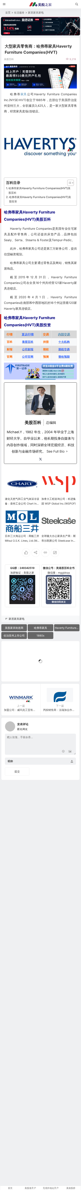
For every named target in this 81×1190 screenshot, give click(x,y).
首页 (8, 12)
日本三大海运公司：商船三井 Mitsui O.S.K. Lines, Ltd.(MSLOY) (22, 540)
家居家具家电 (36, 12)
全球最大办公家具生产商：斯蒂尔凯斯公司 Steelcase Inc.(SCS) (58, 540)
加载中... (12, 672)
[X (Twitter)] (40, 459)
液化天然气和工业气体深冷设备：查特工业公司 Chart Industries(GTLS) (22, 503)
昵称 (10, 761)
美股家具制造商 (14, 627)
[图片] (70, 751)
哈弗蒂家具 (40, 627)
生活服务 (19, 12)
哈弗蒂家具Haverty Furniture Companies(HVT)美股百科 (39, 190)
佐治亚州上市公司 (14, 635)
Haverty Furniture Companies (67, 627)
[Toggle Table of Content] (68, 183)
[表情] (63, 751)
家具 (24, 94)
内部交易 (64, 334)
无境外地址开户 (51, 1188)
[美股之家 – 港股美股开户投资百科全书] (40, 4)
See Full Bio (56, 451)
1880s (40, 635)
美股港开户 (30, 1188)
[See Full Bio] (67, 451)
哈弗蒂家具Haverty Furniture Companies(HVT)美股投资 (40, 199)
